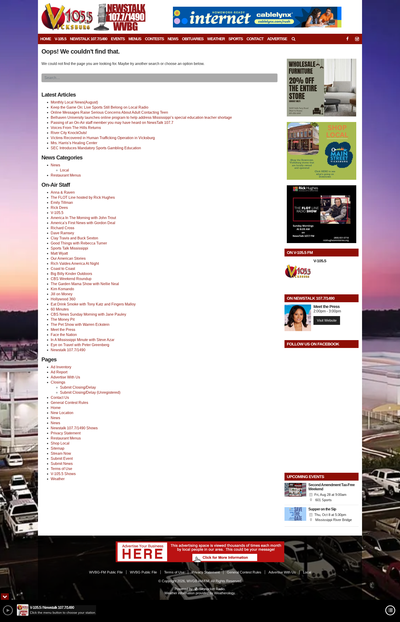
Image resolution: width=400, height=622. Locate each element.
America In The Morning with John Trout (83, 218)
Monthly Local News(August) (74, 102)
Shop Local (60, 443)
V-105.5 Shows (63, 474)
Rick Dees (59, 208)
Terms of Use (61, 469)
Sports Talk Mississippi (69, 248)
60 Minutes (60, 309)
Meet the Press (63, 330)
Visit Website (327, 320)
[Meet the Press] (297, 318)
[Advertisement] (257, 17)
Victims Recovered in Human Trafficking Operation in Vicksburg (103, 138)
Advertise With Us (65, 377)
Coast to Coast (63, 269)
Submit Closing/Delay (78, 387)
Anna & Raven (63, 192)
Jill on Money (61, 294)
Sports (235, 39)
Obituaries (192, 39)
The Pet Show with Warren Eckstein (80, 324)
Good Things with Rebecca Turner (79, 243)
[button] (293, 39)
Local (64, 170)
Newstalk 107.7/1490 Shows (74, 428)
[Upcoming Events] (295, 493)
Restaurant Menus (66, 175)
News (173, 39)
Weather (216, 39)
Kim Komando (62, 289)
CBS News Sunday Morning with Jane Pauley (88, 314)
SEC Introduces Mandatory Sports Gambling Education (96, 148)
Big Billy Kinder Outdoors (71, 274)
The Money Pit (63, 319)
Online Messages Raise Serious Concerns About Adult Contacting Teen (109, 112)
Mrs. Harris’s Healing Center (74, 143)
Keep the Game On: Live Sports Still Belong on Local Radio (99, 107)
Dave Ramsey (62, 233)
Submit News (62, 464)
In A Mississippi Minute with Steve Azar (82, 340)
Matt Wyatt (59, 253)
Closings (58, 382)
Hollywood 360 (63, 299)
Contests (154, 39)
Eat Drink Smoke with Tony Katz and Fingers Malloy (93, 304)
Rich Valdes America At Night (75, 263)
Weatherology (224, 593)
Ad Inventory (61, 367)
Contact (255, 39)
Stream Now (61, 453)
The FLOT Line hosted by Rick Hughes (83, 197)
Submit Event (62, 458)
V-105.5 (60, 39)
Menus (134, 39)
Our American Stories (68, 258)
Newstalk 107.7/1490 (88, 39)
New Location (62, 413)
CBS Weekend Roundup (71, 279)
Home (45, 39)
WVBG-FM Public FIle (106, 572)
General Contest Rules (69, 403)
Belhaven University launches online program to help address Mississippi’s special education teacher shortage (141, 117)
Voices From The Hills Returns (76, 128)
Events (118, 39)
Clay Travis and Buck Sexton (74, 238)
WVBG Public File (143, 572)
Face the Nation (64, 335)
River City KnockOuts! (69, 133)
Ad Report (59, 372)
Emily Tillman (62, 202)
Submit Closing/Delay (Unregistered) (90, 392)
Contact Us (60, 397)
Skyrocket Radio (211, 589)
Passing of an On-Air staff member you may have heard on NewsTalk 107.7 (112, 123)
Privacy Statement (66, 433)
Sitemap (57, 448)
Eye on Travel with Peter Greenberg (80, 345)
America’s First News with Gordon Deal (83, 223)
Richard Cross (62, 228)
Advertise (277, 39)
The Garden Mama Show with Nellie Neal (85, 284)
